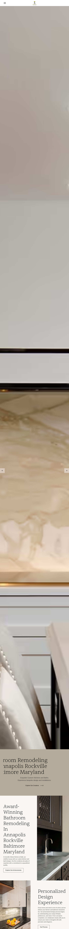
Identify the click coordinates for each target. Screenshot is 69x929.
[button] (17, 3)
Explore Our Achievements (13, 870)
